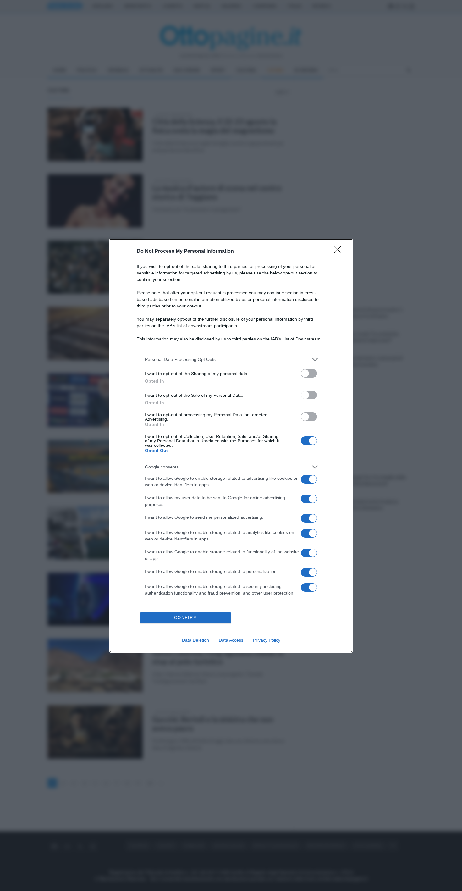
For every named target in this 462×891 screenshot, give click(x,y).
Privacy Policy (266, 640)
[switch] (309, 373)
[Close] (340, 251)
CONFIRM (185, 617)
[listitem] (231, 359)
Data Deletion (195, 640)
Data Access (231, 640)
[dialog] (231, 445)
